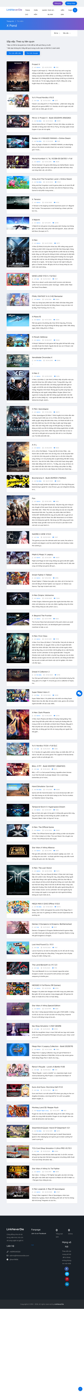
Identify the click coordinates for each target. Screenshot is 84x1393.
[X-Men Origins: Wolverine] (18, 598)
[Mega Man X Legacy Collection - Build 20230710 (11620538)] (18, 1050)
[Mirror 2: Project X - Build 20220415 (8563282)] (18, 121)
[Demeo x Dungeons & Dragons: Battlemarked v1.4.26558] (18, 927)
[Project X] (18, 76)
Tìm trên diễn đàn (15, 53)
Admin (38, 67)
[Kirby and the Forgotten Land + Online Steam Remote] (18, 182)
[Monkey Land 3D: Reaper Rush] (18, 1111)
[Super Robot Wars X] (18, 695)
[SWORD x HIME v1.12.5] (18, 537)
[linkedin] (67, 1284)
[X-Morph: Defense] (18, 340)
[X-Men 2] (18, 385)
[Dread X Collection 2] (18, 675)
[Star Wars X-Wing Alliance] (18, 851)
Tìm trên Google (32, 53)
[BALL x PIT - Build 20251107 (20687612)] (18, 769)
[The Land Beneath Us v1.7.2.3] (18, 968)
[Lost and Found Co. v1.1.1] (18, 948)
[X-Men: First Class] (18, 648)
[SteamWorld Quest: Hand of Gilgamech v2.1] (18, 1131)
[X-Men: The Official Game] (18, 830)
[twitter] (67, 1274)
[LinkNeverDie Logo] (14, 9)
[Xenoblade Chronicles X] (18, 361)
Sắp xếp (66, 33)
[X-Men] (18, 252)
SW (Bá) (38, 121)
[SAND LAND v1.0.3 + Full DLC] (18, 279)
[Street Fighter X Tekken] (18, 578)
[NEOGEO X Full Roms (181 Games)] (18, 988)
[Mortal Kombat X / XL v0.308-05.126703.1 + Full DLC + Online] (18, 162)
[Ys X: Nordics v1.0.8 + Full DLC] (18, 749)
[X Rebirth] (18, 223)
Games (44, 10)
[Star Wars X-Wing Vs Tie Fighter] (18, 1172)
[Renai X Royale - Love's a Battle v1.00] (18, 1070)
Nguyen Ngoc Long (42, 1110)
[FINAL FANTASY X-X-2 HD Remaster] (18, 299)
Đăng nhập (71, 3)
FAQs (70, 10)
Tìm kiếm (20, 21)
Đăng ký (58, 3)
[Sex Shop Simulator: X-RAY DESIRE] (18, 1029)
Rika (37, 695)
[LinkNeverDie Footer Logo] (15, 1229)
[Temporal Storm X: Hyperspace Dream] (18, 810)
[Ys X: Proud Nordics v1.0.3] (18, 101)
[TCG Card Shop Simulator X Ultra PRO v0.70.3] (18, 1151)
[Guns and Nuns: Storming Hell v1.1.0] (18, 1090)
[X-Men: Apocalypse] (18, 421)
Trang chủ (10, 21)
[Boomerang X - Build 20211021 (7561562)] (18, 481)
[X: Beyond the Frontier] (18, 619)
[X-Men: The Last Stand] (18, 880)
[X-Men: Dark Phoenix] (18, 724)
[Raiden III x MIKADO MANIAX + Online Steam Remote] (18, 141)
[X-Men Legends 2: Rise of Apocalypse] (18, 1192)
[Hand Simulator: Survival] (18, 790)
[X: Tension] (18, 203)
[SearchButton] (75, 10)
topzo (32, 1245)
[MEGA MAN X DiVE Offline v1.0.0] (18, 907)
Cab (37, 100)
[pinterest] (67, 1279)
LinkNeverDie (59, 1304)
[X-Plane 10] (18, 320)
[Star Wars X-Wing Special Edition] (18, 1009)
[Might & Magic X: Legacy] (18, 558)
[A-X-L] (18, 457)
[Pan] (18, 510)
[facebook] (67, 1269)
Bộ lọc (56, 33)
